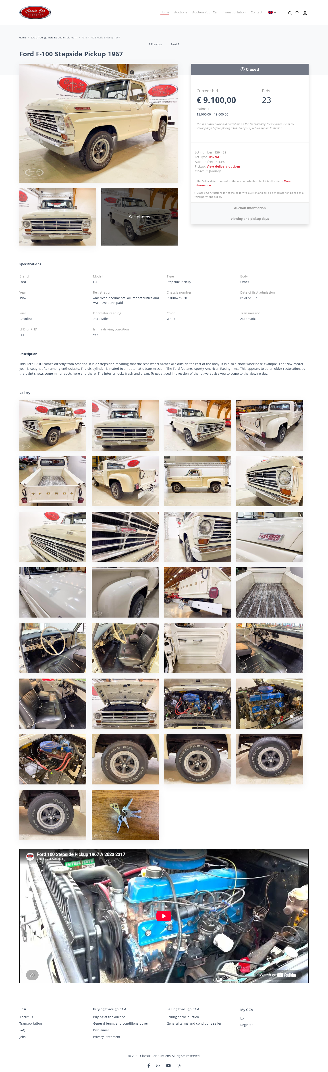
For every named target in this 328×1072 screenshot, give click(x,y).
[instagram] (179, 1066)
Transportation (234, 12)
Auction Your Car (205, 12)
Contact (256, 12)
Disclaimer (101, 1030)
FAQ (22, 1030)
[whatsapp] (158, 1066)
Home (164, 12)
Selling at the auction (183, 1017)
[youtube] (168, 1066)
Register (246, 1025)
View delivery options (224, 166)
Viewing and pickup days (250, 219)
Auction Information (250, 208)
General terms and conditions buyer (120, 1023)
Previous (156, 44)
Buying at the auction (109, 1017)
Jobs (22, 1037)
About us (26, 1017)
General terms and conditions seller (194, 1023)
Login (244, 1018)
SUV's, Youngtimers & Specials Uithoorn (54, 37)
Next (174, 44)
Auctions (180, 12)
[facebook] (148, 1066)
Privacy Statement (106, 1037)
